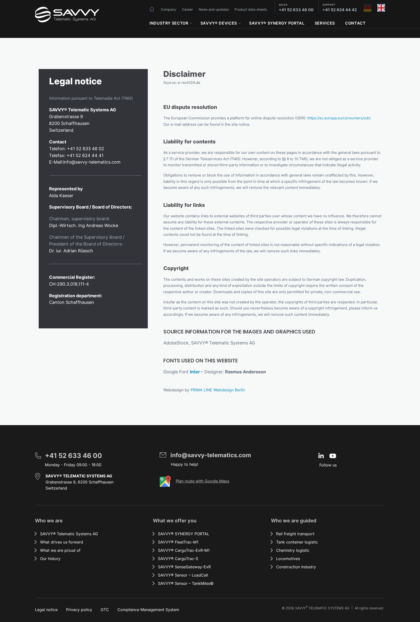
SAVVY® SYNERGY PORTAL (276, 23)
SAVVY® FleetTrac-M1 (178, 542)
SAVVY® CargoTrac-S (178, 558)
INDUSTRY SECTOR (168, 23)
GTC (105, 609)
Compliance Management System (148, 609)
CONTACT (355, 23)
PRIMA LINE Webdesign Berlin (218, 389)
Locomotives (288, 558)
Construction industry (296, 566)
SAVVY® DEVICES (219, 23)
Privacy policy (79, 609)
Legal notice (46, 609)
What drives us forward (61, 542)
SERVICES (325, 23)
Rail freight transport (295, 533)
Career (187, 9)
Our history (50, 558)
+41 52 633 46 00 (296, 9)
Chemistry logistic (292, 550)
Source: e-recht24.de (181, 82)
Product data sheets (251, 9)
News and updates (214, 9)
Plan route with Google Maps (202, 481)
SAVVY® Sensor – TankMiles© (186, 583)
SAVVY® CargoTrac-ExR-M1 (184, 550)
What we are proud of (60, 550)
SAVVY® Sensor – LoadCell (183, 575)
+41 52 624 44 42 (340, 9)
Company (168, 9)
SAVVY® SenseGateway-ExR (184, 566)
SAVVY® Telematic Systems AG (69, 533)
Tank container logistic (297, 542)
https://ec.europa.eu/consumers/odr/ (338, 118)
